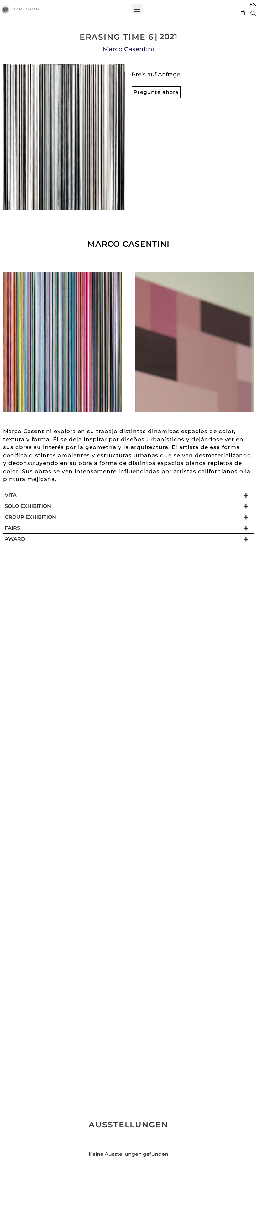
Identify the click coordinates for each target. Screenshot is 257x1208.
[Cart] (241, 13)
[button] (137, 9)
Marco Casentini (128, 49)
